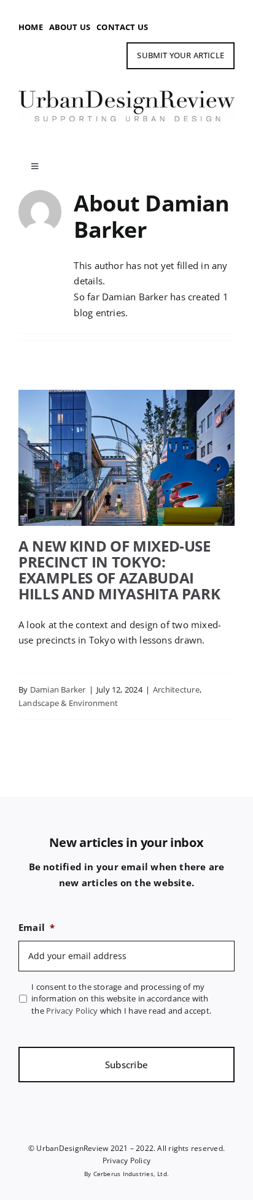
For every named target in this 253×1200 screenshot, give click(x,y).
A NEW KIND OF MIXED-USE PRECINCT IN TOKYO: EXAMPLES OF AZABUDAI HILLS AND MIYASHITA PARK (126, 427)
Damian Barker (58, 689)
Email (36, 927)
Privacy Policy (72, 1010)
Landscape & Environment (68, 702)
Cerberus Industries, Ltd (130, 1173)
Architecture (176, 689)
